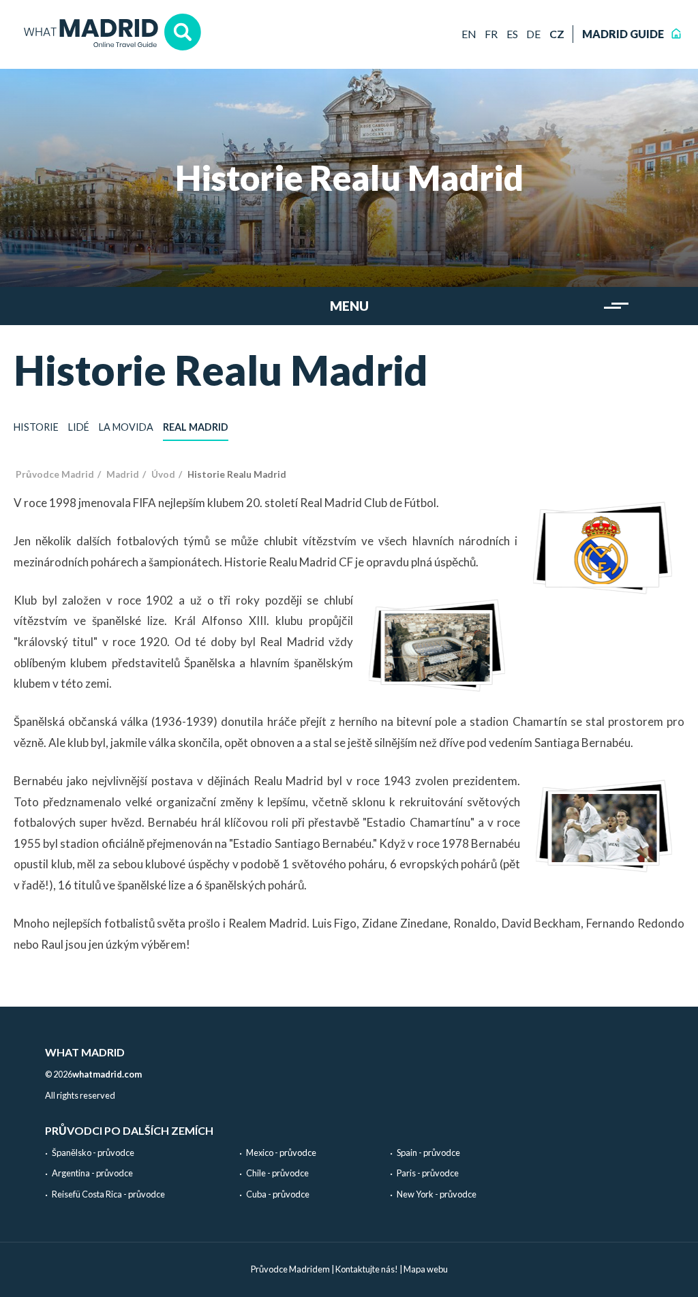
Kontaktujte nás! (366, 1269)
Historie (36, 427)
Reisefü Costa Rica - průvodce (108, 1194)
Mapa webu (426, 1269)
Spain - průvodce (428, 1152)
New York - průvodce (436, 1194)
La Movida (126, 427)
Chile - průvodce (277, 1173)
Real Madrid (195, 427)
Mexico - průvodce (281, 1152)
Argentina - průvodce (92, 1173)
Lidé (78, 427)
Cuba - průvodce (277, 1194)
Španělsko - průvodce (93, 1152)
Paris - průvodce (428, 1173)
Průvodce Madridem (290, 1269)
